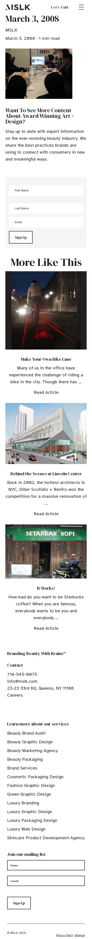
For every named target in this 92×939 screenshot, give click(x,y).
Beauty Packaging (25, 759)
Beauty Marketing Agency (32, 750)
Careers (15, 695)
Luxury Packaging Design (32, 820)
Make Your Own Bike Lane (46, 359)
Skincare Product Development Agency (46, 838)
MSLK (17, 7)
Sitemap (79, 935)
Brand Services (22, 768)
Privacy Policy (64, 935)
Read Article (46, 392)
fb (9, 709)
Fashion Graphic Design (31, 785)
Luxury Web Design (26, 829)
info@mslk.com (22, 681)
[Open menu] (81, 7)
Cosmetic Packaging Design (35, 777)
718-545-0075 (22, 674)
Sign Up (21, 237)
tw (16, 709)
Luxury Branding (23, 803)
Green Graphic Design (29, 794)
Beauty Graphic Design (30, 742)
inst (30, 709)
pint (23, 709)
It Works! (46, 588)
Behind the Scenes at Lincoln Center (46, 474)
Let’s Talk (60, 7)
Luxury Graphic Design (29, 811)
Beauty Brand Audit (26, 733)
